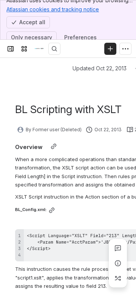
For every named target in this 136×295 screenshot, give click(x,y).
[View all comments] (118, 248)
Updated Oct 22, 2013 (100, 68)
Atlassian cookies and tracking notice (52, 9)
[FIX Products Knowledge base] (39, 49)
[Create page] (118, 278)
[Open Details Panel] (118, 263)
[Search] (54, 49)
